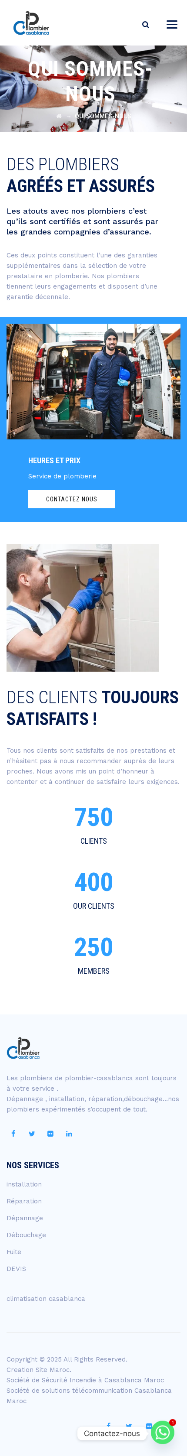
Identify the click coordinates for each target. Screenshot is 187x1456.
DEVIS (16, 1269)
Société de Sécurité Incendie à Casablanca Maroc (85, 1380)
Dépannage (25, 1218)
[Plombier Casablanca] (31, 23)
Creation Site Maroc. (39, 1370)
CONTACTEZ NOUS (71, 499)
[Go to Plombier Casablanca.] (59, 116)
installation (24, 1184)
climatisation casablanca (46, 1299)
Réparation (24, 1201)
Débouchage (26, 1235)
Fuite (14, 1252)
